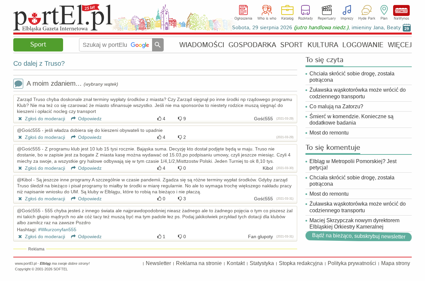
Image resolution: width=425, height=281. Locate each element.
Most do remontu (329, 133)
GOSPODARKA (252, 45)
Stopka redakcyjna (301, 263)
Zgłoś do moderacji (44, 118)
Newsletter (158, 263)
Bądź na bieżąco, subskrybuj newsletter (358, 236)
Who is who (266, 18)
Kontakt (236, 263)
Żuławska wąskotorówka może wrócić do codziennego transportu (357, 93)
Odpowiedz (89, 118)
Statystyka (262, 263)
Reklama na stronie (199, 263)
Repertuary (327, 18)
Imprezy (347, 18)
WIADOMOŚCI (201, 45)
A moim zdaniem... (72, 83)
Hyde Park (366, 18)
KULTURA (322, 45)
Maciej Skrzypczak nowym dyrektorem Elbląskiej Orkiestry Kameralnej (354, 224)
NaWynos (401, 10)
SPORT (291, 45)
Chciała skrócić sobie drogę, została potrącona (351, 77)
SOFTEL (60, 269)
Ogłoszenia (243, 18)
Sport (38, 44)
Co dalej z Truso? (39, 63)
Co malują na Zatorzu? (336, 106)
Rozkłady (305, 18)
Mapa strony (395, 263)
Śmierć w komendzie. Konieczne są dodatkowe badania (351, 120)
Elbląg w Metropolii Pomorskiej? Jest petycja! (352, 164)
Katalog (287, 18)
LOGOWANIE (362, 45)
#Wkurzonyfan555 (57, 229)
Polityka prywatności (352, 263)
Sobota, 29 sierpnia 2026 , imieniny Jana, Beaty (316, 28)
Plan (384, 18)
